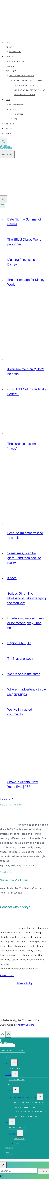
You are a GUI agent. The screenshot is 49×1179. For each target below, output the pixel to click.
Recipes (10, 124)
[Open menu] (2, 205)
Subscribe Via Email (12, 1050)
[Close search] (3, 1165)
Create (13, 1134)
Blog (8, 133)
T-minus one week (20, 658)
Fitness (9, 1090)
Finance (10, 66)
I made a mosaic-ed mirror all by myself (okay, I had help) (25, 623)
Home (9, 42)
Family (8, 1075)
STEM (16, 119)
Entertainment (16, 104)
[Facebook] (2, 148)
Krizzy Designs (26, 1025)
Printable (18, 114)
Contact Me (15, 52)
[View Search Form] (3, 141)
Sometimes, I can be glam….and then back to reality (24, 558)
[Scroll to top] (2, 1034)
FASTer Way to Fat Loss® (23, 1097)
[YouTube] (8, 148)
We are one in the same (23, 674)
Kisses (12, 578)
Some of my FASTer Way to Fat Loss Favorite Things (29, 92)
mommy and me (16, 61)
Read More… (7, 872)
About (8, 1063)
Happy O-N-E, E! (19, 643)
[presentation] (27, 326)
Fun (7, 1122)
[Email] (11, 148)
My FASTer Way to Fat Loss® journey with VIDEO (28, 83)
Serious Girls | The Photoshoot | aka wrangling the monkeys (26, 598)
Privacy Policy (24, 983)
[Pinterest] (8, 1045)
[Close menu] (0, 1040)
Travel (9, 129)
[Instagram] (5, 148)
